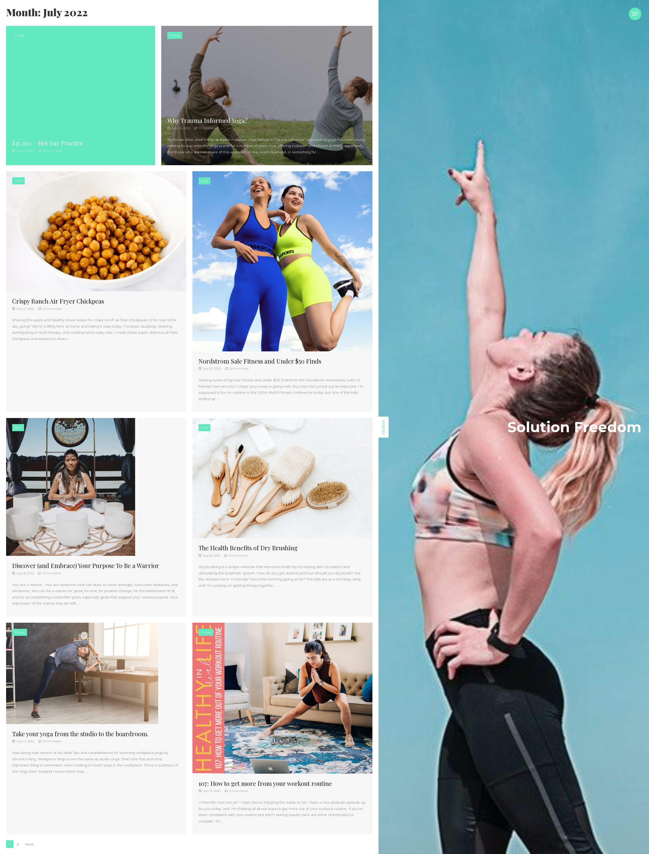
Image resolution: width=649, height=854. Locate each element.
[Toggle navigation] (635, 14)
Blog (204, 181)
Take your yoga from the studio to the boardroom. (80, 734)
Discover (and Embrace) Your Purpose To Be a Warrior (85, 565)
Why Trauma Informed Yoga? (207, 120)
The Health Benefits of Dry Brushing (248, 548)
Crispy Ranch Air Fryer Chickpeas (58, 301)
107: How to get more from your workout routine (265, 783)
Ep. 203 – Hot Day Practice (47, 143)
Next (29, 844)
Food (18, 181)
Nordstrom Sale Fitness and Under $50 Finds (260, 361)
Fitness (20, 35)
